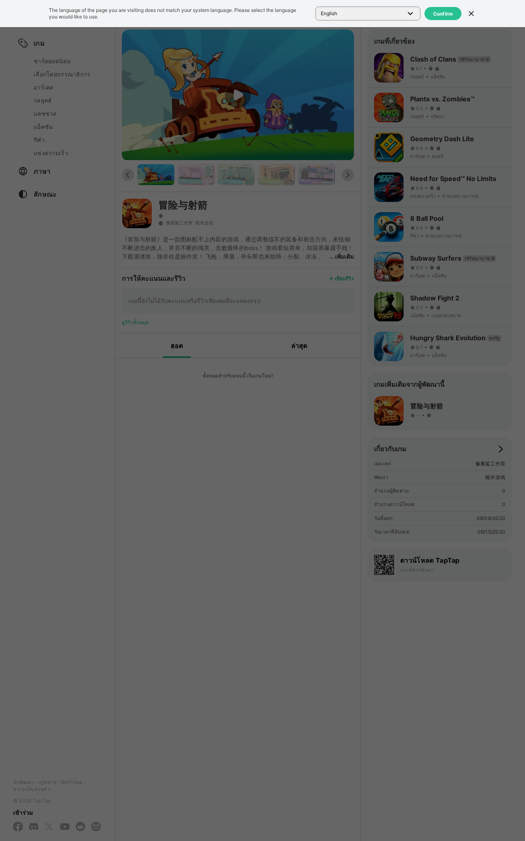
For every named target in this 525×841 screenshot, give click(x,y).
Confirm (443, 14)
